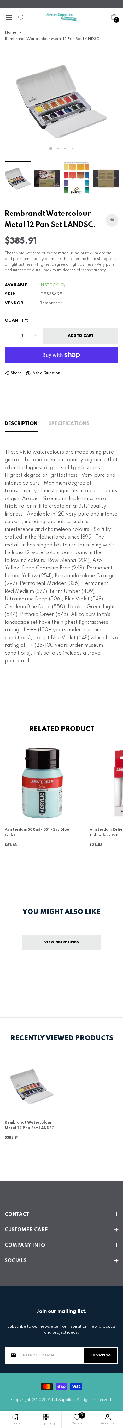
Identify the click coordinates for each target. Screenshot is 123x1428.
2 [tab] (58, 148)
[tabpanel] (61, 101)
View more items (61, 942)
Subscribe (100, 1355)
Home (10, 33)
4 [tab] (72, 148)
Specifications (69, 424)
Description (21, 424)
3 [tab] (65, 148)
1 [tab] (50, 148)
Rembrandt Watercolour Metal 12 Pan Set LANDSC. (30, 1125)
